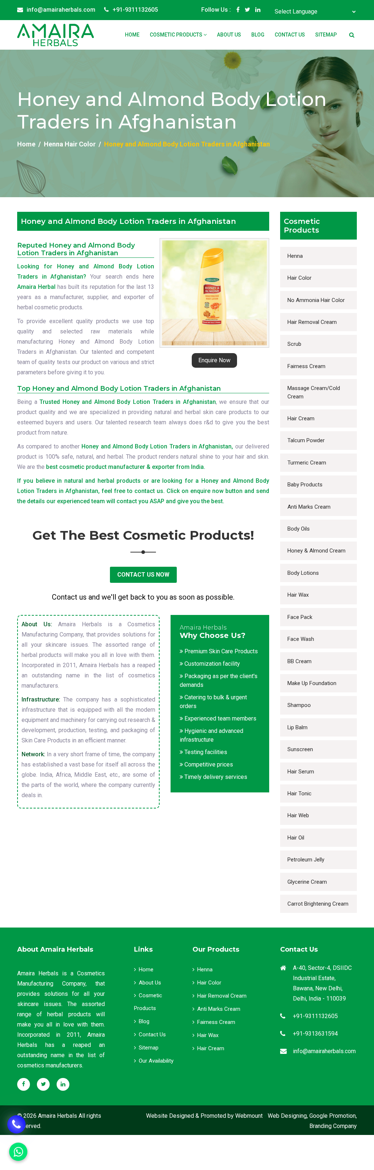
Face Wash (300, 639)
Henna (295, 256)
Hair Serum (300, 771)
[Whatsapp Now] (16, 1124)
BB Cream (299, 661)
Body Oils (298, 528)
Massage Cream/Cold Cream (313, 392)
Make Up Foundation (311, 683)
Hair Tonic (299, 793)
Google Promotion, (333, 1115)
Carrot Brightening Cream (317, 904)
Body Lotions (303, 573)
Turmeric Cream (306, 462)
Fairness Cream (306, 366)
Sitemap (326, 35)
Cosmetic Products (176, 35)
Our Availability (156, 1061)
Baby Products (305, 484)
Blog (257, 35)
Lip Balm (297, 727)
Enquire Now (214, 360)
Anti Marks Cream (309, 507)
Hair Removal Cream (312, 322)
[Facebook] (238, 9)
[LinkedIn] (257, 9)
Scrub (294, 344)
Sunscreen (300, 749)
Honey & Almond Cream (316, 550)
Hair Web (298, 815)
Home (132, 35)
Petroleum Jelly (305, 859)
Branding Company (333, 1126)
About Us (229, 35)
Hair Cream (300, 418)
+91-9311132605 (135, 9)
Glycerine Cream (307, 882)
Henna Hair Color (70, 144)
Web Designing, (288, 1115)
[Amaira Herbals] (55, 35)
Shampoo (299, 705)
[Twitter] (247, 9)
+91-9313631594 (315, 1033)
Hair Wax (298, 595)
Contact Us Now (143, 574)
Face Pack (299, 617)
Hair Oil (295, 837)
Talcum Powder (306, 440)
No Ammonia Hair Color (316, 300)
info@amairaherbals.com (61, 9)
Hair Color (299, 278)
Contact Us (290, 35)
